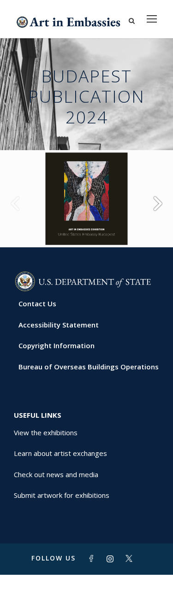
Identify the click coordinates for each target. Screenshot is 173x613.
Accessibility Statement (58, 324)
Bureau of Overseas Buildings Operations (88, 366)
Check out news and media (56, 474)
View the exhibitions (46, 432)
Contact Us (37, 303)
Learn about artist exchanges (60, 453)
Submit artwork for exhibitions (61, 495)
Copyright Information (56, 345)
